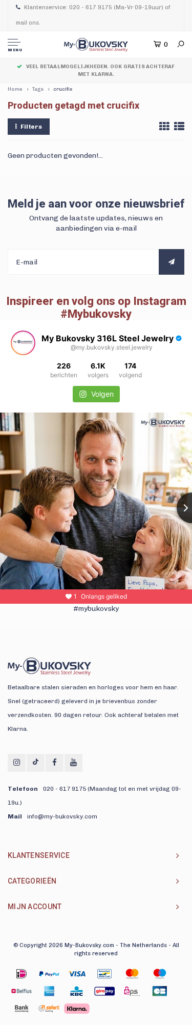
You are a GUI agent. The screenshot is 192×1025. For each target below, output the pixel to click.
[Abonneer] (171, 262)
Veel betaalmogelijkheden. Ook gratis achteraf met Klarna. (100, 70)
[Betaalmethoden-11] (160, 991)
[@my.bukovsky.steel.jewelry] (23, 343)
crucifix (62, 89)
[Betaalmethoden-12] (21, 1008)
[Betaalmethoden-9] (104, 991)
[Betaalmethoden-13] (49, 1008)
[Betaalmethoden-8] (77, 991)
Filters (31, 126)
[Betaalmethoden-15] (49, 973)
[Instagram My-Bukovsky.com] (17, 763)
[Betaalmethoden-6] (21, 991)
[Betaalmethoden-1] (21, 973)
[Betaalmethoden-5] (160, 973)
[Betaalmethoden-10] (132, 991)
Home (15, 89)
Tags (38, 89)
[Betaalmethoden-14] (77, 1008)
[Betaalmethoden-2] (77, 973)
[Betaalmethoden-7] (49, 991)
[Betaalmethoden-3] (104, 973)
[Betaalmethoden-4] (132, 973)
